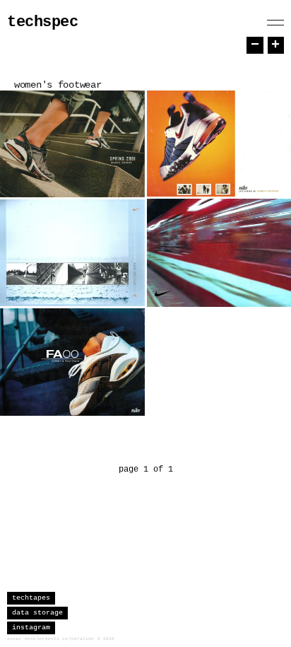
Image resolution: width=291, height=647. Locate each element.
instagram (31, 627)
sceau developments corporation (51, 638)
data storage (37, 613)
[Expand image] (123, 176)
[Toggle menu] (275, 22)
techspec (42, 22)
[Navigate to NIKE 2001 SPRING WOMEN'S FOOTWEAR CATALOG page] (72, 144)
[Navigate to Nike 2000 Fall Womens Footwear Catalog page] (72, 362)
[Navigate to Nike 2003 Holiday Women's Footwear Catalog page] (72, 252)
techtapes (31, 598)
